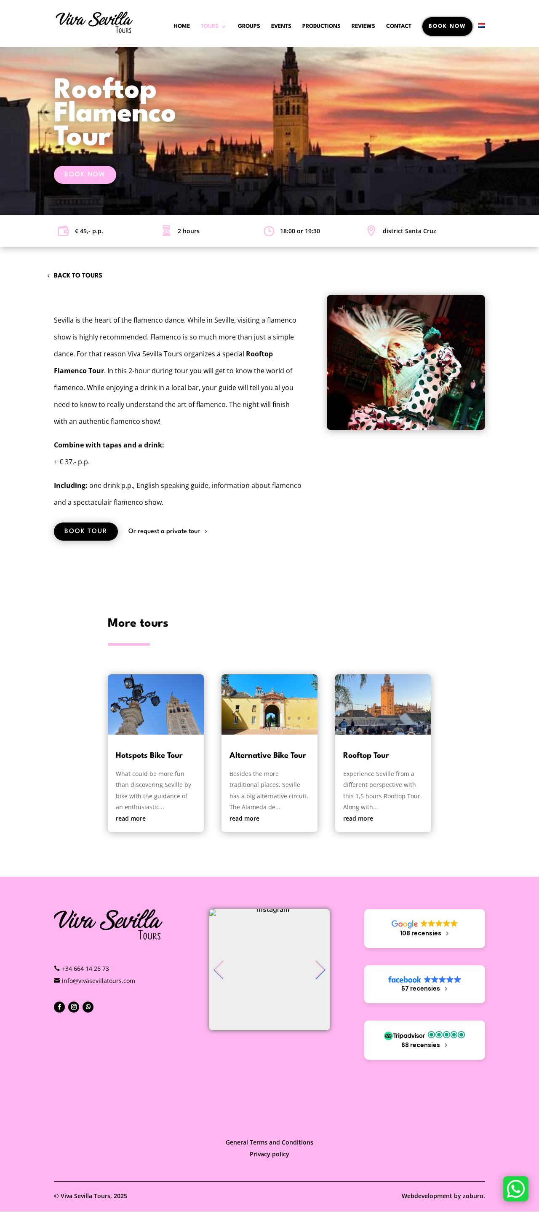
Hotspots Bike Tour (149, 756)
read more (131, 818)
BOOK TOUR (85, 531)
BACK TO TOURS (78, 276)
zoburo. (474, 1196)
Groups (249, 26)
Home (182, 26)
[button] (219, 970)
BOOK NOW (447, 26)
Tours (210, 26)
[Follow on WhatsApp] (88, 1007)
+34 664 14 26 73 (85, 968)
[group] (269, 969)
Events (281, 26)
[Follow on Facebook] (59, 1007)
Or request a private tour (164, 531)
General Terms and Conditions (269, 1142)
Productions (321, 26)
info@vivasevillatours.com (98, 981)
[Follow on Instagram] (73, 1007)
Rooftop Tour (366, 756)
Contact (398, 26)
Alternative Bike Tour (267, 756)
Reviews (363, 26)
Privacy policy (269, 1154)
